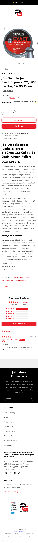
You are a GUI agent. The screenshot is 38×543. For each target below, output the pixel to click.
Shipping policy (13, 536)
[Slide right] (23, 64)
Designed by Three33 (19, 531)
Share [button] (6, 286)
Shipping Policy (9, 431)
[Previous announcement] (4, 2)
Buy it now (19, 126)
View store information (12, 138)
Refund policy (9, 533)
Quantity (4, 108)
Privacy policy (19, 533)
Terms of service (30, 533)
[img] (6, 337)
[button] (4, 13)
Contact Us (8, 445)
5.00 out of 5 (24, 302)
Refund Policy (9, 426)
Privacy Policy (9, 422)
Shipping (12, 97)
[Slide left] (14, 64)
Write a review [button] (19, 324)
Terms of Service (10, 436)
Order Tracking (9, 413)
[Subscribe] (31, 398)
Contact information (26, 536)
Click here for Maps (11, 492)
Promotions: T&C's (10, 440)
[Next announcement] (34, 2)
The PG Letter (9, 417)
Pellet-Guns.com (22, 529)
